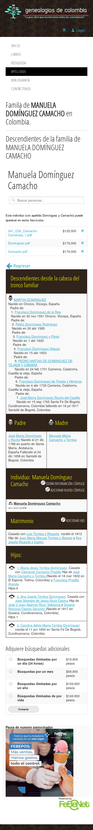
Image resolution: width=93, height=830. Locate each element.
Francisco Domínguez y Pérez (38, 336)
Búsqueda (18, 62)
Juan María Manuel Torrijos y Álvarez (45, 538)
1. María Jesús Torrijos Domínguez (42, 567)
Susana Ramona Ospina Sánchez (41, 606)
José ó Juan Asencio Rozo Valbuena (34, 604)
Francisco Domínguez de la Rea (38, 312)
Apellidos (18, 71)
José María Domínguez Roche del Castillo (50, 397)
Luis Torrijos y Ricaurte (42, 533)
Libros (16, 54)
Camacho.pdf (17, 251)
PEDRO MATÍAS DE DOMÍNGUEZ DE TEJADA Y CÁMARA (40, 363)
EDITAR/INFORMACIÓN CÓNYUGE (65, 483)
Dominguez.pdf (19, 243)
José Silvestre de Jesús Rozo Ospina (41, 600)
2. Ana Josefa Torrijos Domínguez (41, 596)
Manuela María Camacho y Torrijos (63, 437)
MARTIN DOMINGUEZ (30, 299)
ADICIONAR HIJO (75, 520)
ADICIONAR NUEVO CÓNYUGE (67, 490)
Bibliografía (20, 80)
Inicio (15, 45)
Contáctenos (21, 88)
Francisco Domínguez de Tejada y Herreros (50, 381)
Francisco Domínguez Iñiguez (38, 348)
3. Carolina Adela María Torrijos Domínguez (48, 625)
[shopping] (64, 30)
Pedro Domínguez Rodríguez (36, 324)
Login (80, 30)
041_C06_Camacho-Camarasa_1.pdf (23, 233)
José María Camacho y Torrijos (44, 573)
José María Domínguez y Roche (25, 437)
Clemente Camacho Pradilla (41, 571)
